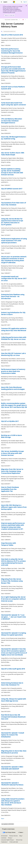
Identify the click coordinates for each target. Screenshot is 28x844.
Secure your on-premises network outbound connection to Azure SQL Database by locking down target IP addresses (13, 260)
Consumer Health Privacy (7, 840)
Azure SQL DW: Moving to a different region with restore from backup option (14, 507)
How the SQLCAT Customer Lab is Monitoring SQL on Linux (13, 354)
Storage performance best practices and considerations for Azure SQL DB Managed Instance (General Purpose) (13, 70)
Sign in (25, 2)
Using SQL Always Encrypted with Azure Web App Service (13, 700)
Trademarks (4, 842)
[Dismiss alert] (26, 6)
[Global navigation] (1, 2)
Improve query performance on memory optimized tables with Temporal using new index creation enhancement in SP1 (13, 526)
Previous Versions (13, 835)
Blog (20, 835)
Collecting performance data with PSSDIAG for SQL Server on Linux (13, 338)
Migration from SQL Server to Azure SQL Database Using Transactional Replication (12, 471)
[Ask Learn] (23, 19)
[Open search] (21, 2)
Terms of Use (19, 840)
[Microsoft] (14, 2)
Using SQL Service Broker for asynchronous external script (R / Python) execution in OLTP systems (12, 222)
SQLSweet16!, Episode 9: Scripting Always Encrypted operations (13, 634)
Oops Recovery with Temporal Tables (8, 544)
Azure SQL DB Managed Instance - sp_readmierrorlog (13, 138)
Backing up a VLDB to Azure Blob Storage (11, 436)
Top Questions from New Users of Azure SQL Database (13, 204)
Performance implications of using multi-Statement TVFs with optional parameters (14, 241)
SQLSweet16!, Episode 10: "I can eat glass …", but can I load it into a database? (13, 617)
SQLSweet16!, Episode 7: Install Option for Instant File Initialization (12, 735)
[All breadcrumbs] (2, 19)
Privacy (9, 838)
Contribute (3, 838)
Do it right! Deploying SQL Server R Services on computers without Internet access (13, 599)
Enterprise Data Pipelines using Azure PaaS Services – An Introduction (12, 296)
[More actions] (25, 19)
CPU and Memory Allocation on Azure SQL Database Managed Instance (11, 121)
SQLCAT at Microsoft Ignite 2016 (13, 669)
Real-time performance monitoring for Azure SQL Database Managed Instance (12, 51)
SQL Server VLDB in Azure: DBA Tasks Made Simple (12, 154)
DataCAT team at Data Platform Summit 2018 (13, 88)
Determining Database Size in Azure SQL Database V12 (12, 684)
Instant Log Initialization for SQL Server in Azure (13, 313)
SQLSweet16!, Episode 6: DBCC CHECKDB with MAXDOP (12, 768)
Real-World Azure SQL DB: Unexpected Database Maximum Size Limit (13, 717)
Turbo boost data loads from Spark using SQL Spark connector (13, 104)
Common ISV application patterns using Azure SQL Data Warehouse (13, 329)
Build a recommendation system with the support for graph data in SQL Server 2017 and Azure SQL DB (14, 405)
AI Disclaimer (4, 835)
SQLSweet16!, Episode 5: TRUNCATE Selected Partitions (12, 784)
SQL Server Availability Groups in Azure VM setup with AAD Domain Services (12, 453)
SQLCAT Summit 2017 (11, 189)
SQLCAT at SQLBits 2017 (10, 421)
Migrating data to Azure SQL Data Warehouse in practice (13, 752)
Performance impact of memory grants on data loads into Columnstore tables (13, 371)
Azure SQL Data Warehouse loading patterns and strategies (13, 388)
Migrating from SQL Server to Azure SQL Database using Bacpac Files (12, 581)
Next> (2, 818)
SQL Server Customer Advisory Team (12, 19)
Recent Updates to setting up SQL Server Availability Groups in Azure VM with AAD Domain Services (12, 172)
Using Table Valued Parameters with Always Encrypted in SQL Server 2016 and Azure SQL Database (12, 802)
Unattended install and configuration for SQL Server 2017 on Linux (13, 278)
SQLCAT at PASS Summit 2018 (12, 35)
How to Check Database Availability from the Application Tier (10, 489)
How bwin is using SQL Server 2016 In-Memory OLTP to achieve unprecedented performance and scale (13, 562)
